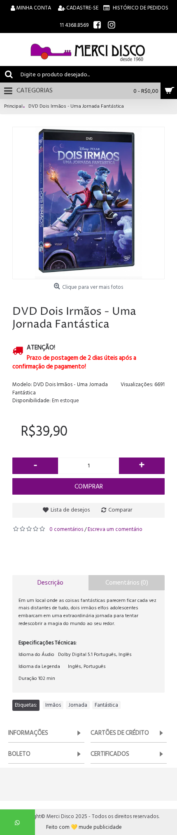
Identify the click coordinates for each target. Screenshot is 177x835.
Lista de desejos (70, 509)
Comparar (120, 509)
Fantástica (106, 705)
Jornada (77, 705)
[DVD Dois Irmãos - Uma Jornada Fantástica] (88, 203)
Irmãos (53, 705)
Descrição (50, 583)
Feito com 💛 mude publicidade (84, 827)
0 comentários (66, 529)
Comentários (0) (126, 583)
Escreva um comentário (115, 529)
